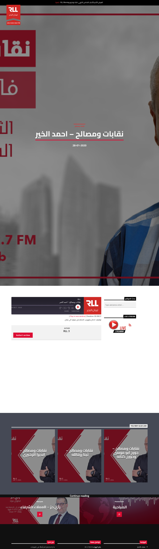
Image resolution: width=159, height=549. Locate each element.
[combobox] (120, 332)
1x (64, 335)
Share (66, 339)
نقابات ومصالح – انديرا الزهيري (33, 479)
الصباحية (120, 534)
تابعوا (57, 2)
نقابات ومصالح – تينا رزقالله (79, 479)
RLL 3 (66, 358)
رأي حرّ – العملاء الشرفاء (40, 534)
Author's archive (23, 362)
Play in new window (77, 343)
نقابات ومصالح (79, 138)
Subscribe (75, 339)
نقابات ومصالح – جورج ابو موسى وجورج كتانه (125, 479)
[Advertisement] (120, 400)
